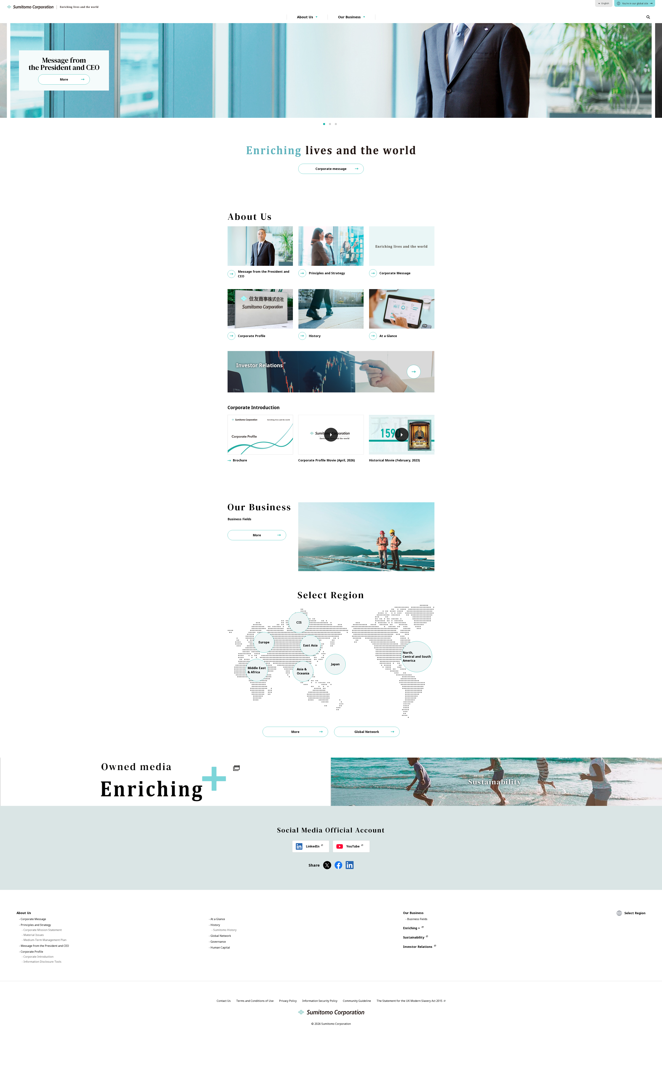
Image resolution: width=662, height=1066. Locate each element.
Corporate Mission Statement (42, 930)
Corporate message (331, 169)
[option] (331, 70)
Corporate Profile (32, 952)
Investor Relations (417, 947)
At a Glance (217, 919)
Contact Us (224, 1001)
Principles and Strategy (36, 925)
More (257, 535)
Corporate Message (33, 919)
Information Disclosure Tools (42, 962)
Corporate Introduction (38, 957)
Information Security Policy (319, 1001)
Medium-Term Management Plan (44, 940)
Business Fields (417, 919)
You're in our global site (635, 3)
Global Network (366, 732)
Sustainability (413, 937)
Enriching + (411, 928)
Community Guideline (357, 1001)
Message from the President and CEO (45, 946)
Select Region (634, 913)
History (215, 925)
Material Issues (33, 935)
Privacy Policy (288, 1001)
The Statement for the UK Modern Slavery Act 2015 (409, 1001)
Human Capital (220, 947)
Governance (218, 942)
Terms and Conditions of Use (255, 1001)
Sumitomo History (225, 930)
